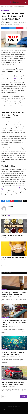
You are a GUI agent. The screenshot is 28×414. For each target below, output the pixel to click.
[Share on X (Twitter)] (12, 28)
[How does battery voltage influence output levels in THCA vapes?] (14, 283)
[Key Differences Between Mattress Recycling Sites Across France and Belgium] (14, 311)
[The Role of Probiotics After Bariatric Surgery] (14, 226)
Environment (5, 317)
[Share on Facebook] (5, 28)
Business (4, 349)
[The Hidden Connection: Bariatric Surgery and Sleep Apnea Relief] (14, 39)
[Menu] (2, 2)
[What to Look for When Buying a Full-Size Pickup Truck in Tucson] (14, 373)
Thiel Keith (8, 22)
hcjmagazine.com (22, 409)
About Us (17, 406)
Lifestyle (4, 289)
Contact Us (11, 406)
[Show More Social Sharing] (25, 28)
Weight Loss (5, 10)
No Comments (9, 24)
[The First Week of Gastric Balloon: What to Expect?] (14, 248)
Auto (3, 379)
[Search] (26, 2)
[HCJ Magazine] (14, 2)
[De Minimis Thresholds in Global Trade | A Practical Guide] (14, 343)
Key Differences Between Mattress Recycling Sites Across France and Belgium (14, 322)
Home (2, 6)
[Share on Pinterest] (19, 28)
